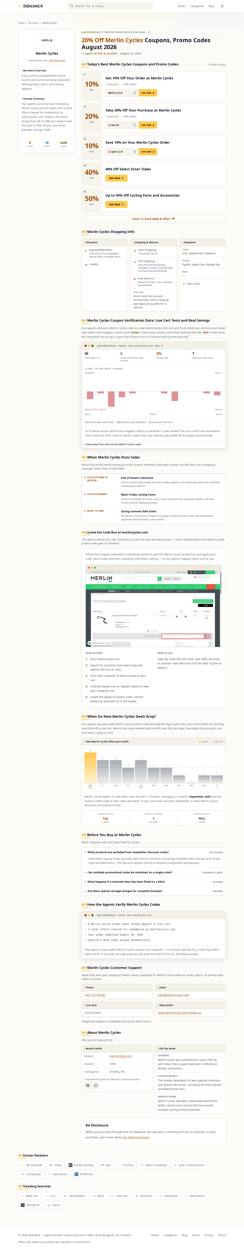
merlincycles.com (121, 1056)
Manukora (171, 1196)
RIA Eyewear (77, 1196)
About (196, 1235)
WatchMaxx (197, 1196)
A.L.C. (53, 1196)
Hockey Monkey (84, 1165)
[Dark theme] (222, 6)
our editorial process (136, 1137)
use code (146, 92)
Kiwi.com (122, 1196)
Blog (211, 6)
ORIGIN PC (33, 1205)
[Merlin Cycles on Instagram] (95, 1086)
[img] (153, 391)
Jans (108, 1165)
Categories (197, 6)
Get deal (114, 178)
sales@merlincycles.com (173, 995)
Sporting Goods (57, 60)
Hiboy (58, 1165)
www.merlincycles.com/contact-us (179, 1012)
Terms (222, 1235)
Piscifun (128, 1165)
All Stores (34, 23)
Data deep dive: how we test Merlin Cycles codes (113, 444)
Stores (182, 6)
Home (21, 23)
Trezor (56, 1205)
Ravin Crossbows (156, 1165)
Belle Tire (32, 1196)
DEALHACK (30, 6)
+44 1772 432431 (95, 995)
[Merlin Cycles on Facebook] (87, 1086)
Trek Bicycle (33, 1174)
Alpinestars (60, 1174)
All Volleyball (34, 1165)
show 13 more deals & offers (154, 219)
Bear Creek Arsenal (191, 1165)
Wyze (100, 1196)
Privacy (208, 1235)
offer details (129, 84)
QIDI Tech (146, 1196)
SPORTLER (86, 1174)
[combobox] (110, 6)
